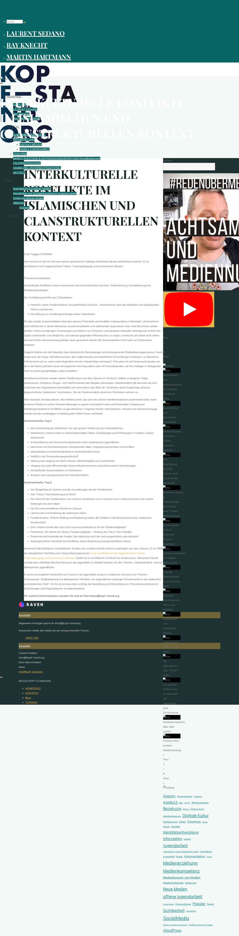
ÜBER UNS (32, 637)
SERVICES (31, 693)
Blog (27, 697)
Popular (199, 903)
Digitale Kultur (195, 815)
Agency (169, 796)
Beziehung (172, 808)
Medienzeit (190, 882)
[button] (189, 335)
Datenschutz (197, 809)
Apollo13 (170, 802)
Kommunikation (194, 856)
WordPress (172, 930)
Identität (175, 826)
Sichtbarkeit (174, 910)
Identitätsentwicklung (181, 832)
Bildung (186, 809)
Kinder (179, 856)
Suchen (167, 160)
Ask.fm (187, 803)
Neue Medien (175, 888)
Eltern (182, 821)
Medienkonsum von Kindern (181, 878)
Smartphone (191, 911)
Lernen (209, 857)
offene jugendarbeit (182, 896)
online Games (168, 904)
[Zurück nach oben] (1, 677)
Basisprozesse (200, 802)
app (181, 802)
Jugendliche (206, 851)
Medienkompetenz (181, 871)
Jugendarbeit (175, 845)
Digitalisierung (170, 821)
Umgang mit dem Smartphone (175, 925)
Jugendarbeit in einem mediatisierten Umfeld (181, 852)
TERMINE (31, 702)
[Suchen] (24, 22)
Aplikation (198, 796)
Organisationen (183, 904)
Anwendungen (184, 796)
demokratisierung (172, 816)
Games (204, 822)
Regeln (210, 904)
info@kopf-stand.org (31, 671)
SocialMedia (176, 918)
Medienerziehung (180, 863)
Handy (166, 826)
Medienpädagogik (173, 882)
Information (172, 838)
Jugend (187, 839)
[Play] (188, 310)
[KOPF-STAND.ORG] (38, 141)
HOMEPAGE (32, 688)
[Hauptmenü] (1, 83)
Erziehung (194, 821)
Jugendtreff (169, 856)
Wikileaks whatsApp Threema (200, 925)
